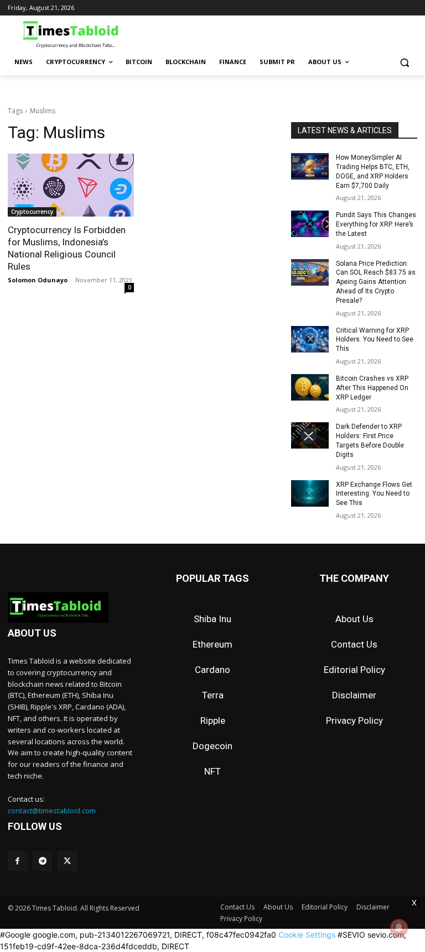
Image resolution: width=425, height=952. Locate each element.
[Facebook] (17, 861)
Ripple (212, 720)
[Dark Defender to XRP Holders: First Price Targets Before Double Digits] (310, 435)
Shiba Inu (212, 618)
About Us (354, 618)
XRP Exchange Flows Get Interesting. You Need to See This (374, 494)
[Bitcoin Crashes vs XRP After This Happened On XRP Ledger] (310, 387)
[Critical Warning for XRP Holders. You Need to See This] (310, 339)
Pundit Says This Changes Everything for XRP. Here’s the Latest (376, 224)
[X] (67, 861)
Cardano (212, 669)
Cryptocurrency (32, 211)
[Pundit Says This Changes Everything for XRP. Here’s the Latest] (310, 224)
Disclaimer (354, 695)
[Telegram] (42, 861)
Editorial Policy (354, 669)
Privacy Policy (354, 720)
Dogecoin (212, 745)
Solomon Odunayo (38, 280)
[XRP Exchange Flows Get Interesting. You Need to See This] (310, 493)
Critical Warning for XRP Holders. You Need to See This (374, 340)
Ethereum (212, 644)
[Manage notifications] (399, 928)
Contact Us (354, 644)
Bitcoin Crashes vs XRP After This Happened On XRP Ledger (372, 388)
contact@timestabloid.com (52, 811)
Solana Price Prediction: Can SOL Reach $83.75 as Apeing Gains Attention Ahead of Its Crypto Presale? (376, 282)
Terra (213, 695)
